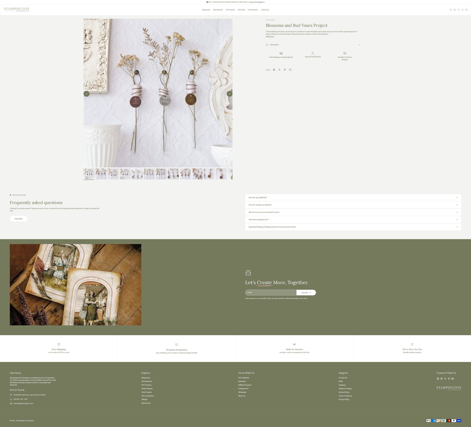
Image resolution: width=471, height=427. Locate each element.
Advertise (242, 381)
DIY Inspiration (253, 10)
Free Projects (270, 20)
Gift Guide (241, 10)
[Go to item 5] (137, 173)
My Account (146, 403)
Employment (243, 389)
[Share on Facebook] (274, 69)
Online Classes (147, 389)
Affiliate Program (245, 385)
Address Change (345, 389)
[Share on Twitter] (279, 70)
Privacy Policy (344, 399)
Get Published (243, 378)
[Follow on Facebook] (438, 378)
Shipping (342, 385)
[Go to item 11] (209, 173)
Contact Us (343, 378)
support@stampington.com (23, 403)
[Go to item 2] (101, 173)
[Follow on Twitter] (445, 379)
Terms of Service (345, 396)
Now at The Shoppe (256, 2)
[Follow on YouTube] (452, 378)
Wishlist (144, 399)
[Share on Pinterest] (285, 69)
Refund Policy (344, 392)
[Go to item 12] (221, 173)
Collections (265, 10)
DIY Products (230, 10)
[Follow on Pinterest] (449, 378)
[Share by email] (290, 69)
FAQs (341, 381)
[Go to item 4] (125, 173)
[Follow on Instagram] (441, 378)
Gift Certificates (148, 396)
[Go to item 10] (197, 173)
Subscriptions (218, 10)
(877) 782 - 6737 (22, 399)
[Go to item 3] (113, 173)
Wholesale (242, 392)
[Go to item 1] (89, 173)
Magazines (206, 10)
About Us (241, 396)
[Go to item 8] (173, 173)
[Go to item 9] (185, 173)
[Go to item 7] (161, 173)
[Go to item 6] (149, 173)
